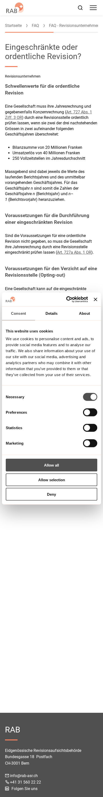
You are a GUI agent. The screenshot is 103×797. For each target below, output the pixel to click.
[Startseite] (15, 7)
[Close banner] (95, 299)
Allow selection (51, 480)
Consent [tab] (18, 313)
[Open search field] (80, 7)
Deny (51, 494)
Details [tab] (52, 313)
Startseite (13, 25)
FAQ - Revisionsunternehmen (74, 25)
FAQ (35, 25)
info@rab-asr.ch (24, 776)
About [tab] (84, 313)
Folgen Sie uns (25, 789)
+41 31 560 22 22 (25, 782)
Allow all (51, 465)
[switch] (90, 412)
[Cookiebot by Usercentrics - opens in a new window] (67, 299)
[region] (51, 23)
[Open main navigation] (93, 7)
